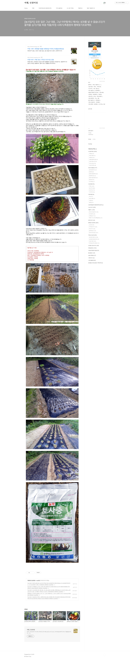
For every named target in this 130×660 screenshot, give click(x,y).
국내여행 (91, 184)
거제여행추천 (94, 94)
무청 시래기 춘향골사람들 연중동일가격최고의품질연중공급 (45, 48)
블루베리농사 (92, 230)
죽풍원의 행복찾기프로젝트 (93, 92)
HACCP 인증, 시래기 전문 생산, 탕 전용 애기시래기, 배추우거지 (44, 51)
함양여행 (95, 104)
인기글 (94, 139)
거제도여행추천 (91, 98)
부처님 (94, 96)
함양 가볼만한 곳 (91, 8)
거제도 (95, 86)
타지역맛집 (92, 181)
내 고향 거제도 (70, 8)
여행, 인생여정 (31, 3)
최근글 (89, 139)
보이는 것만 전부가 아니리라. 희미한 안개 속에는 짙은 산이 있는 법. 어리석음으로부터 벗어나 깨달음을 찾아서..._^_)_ (49, 632)
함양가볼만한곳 (93, 169)
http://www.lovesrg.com (33, 46)
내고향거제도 (92, 151)
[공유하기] (31, 573)
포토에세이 (92, 213)
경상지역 (92, 188)
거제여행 (90, 94)
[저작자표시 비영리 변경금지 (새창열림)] (43, 572)
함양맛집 (91, 171)
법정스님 (97, 88)
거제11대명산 (92, 155)
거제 (94, 88)
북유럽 (91, 202)
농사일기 (38, 580)
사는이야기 (90, 88)
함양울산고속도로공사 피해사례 (95, 262)
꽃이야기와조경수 (93, 232)
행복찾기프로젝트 (31, 580)
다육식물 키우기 (93, 226)
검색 (101, 3)
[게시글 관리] (33, 573)
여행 (33, 8)
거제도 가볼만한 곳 (96, 84)
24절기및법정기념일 (93, 250)
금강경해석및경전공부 (94, 239)
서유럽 (91, 200)
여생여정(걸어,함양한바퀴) (45, 8)
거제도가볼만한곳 (91, 102)
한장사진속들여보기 (93, 212)
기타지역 (92, 192)
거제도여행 (101, 92)
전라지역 (92, 190)
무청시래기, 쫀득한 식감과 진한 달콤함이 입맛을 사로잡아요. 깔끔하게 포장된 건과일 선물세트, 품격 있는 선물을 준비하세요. (47, 62)
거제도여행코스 (99, 96)
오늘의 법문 (90, 86)
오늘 (96, 98)
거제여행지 (98, 102)
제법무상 (80, 8)
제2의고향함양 (92, 167)
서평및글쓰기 (92, 215)
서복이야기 (91, 257)
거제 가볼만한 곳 (91, 90)
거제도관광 (99, 86)
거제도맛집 (90, 96)
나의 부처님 (100, 104)
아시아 (91, 196)
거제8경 (91, 153)
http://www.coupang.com (33, 57)
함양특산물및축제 (93, 173)
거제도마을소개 (93, 161)
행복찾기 (90, 84)
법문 (104, 104)
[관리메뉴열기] (127, 2)
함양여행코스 (97, 90)
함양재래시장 (92, 175)
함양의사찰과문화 (93, 177)
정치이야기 (91, 220)
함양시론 (91, 179)
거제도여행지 (90, 104)
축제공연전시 (92, 248)
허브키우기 (92, 228)
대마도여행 (92, 198)
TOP (104, 655)
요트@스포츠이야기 (93, 245)
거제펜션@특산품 (93, 159)
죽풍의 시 (91, 209)
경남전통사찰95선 (93, 237)
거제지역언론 (92, 165)
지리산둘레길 (59, 8)
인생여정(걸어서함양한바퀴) (95, 204)
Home (26, 8)
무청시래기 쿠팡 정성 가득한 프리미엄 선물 (40, 59)
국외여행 (91, 194)
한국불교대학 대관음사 (94, 243)
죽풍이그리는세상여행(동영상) (95, 217)
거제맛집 (100, 94)
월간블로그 (91, 253)
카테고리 (91, 149)
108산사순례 (92, 235)
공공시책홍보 (92, 255)
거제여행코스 (97, 100)
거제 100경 (92, 163)
